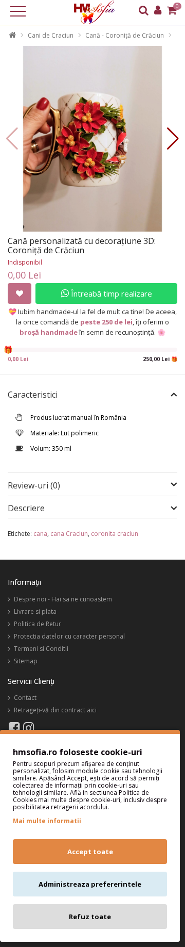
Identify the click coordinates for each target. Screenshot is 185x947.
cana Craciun (69, 533)
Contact (25, 697)
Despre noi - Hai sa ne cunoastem (63, 599)
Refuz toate (90, 916)
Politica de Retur (37, 623)
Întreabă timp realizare (110, 293)
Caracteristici (33, 395)
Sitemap (26, 661)
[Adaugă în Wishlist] (19, 293)
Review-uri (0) (34, 485)
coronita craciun (114, 533)
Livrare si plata (35, 611)
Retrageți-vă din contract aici (55, 710)
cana (40, 533)
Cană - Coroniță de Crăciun (124, 35)
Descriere (26, 508)
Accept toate (90, 851)
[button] (173, 138)
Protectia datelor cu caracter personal (69, 636)
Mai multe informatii (47, 821)
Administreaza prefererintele (90, 884)
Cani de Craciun (50, 35)
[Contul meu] (157, 11)
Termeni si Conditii (41, 648)
